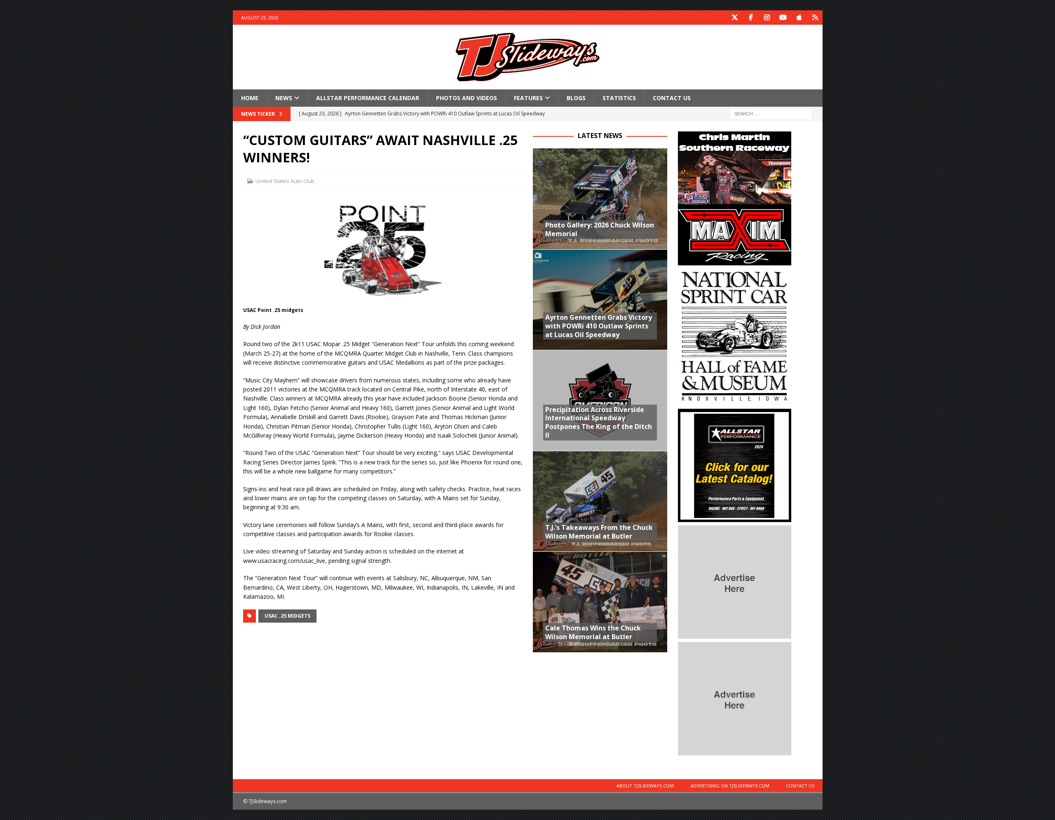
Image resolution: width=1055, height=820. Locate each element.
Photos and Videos (466, 98)
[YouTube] (783, 17)
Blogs (576, 98)
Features (528, 98)
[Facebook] (751, 17)
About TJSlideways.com (645, 786)
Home (249, 98)
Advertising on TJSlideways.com (729, 786)
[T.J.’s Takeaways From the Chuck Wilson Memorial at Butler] (600, 501)
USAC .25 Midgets (287, 615)
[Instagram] (767, 17)
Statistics (619, 98)
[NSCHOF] (734, 401)
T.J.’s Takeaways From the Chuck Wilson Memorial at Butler (599, 532)
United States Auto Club (285, 181)
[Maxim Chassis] (734, 261)
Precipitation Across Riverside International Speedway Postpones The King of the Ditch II (598, 422)
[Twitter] (735, 17)
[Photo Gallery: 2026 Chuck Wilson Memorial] (600, 198)
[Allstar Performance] (734, 517)
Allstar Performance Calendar (367, 98)
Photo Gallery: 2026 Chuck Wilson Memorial (599, 229)
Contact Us (672, 98)
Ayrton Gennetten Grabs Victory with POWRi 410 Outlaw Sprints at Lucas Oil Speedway (598, 326)
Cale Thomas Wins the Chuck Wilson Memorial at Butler (593, 632)
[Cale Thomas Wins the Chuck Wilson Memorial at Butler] (600, 601)
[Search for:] (771, 113)
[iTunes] (799, 17)
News (283, 98)
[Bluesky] (815, 17)
